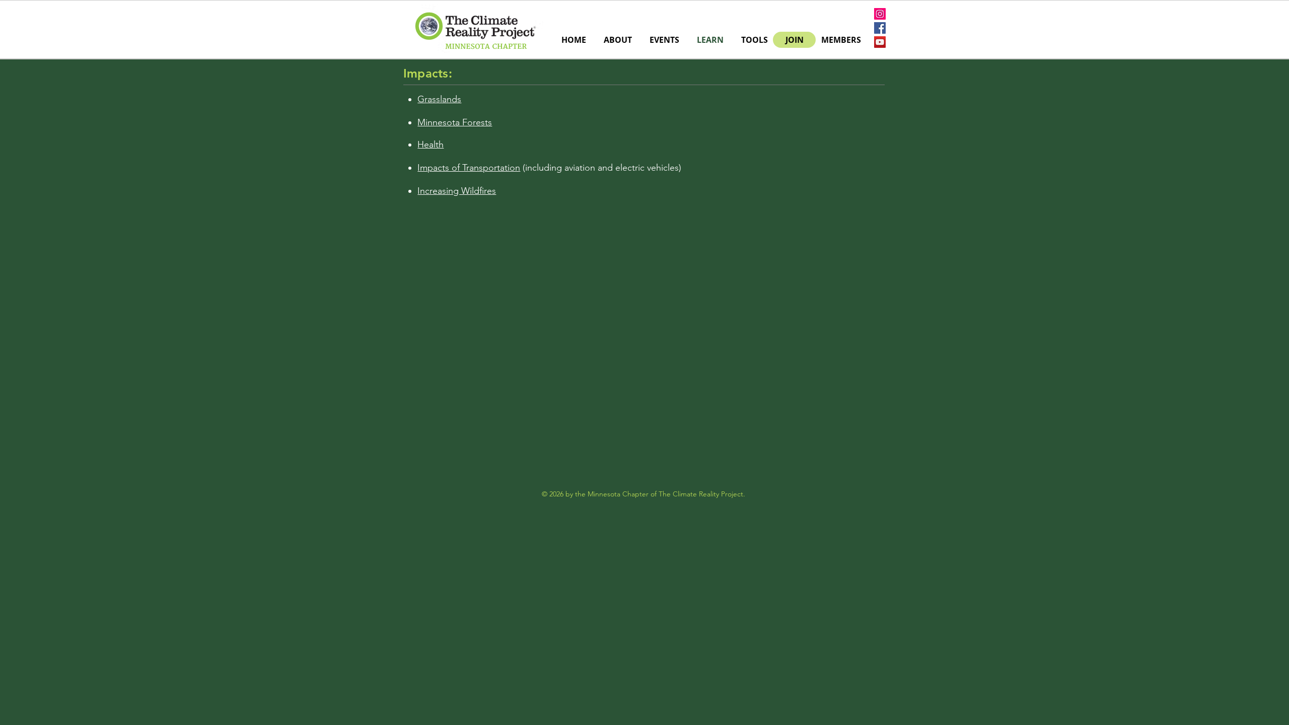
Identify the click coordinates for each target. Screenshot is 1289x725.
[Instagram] (880, 14)
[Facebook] (880, 28)
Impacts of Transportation (468, 167)
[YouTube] (880, 42)
